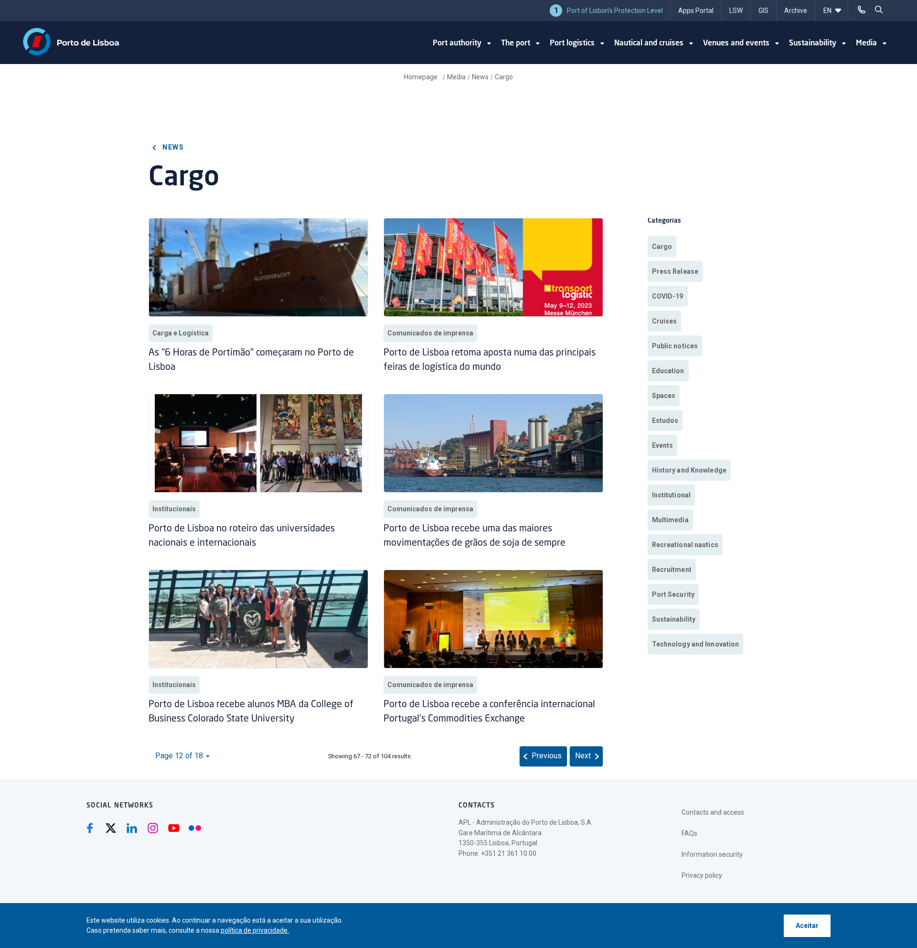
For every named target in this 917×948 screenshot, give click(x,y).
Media (456, 77)
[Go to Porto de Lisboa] (71, 41)
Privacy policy (702, 875)
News (480, 77)
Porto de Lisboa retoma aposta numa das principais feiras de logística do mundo (490, 360)
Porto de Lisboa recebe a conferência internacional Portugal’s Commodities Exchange (489, 712)
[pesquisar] (878, 9)
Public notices (675, 346)
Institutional (671, 495)
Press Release (675, 271)
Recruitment (672, 569)
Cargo (504, 77)
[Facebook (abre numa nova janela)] (89, 828)
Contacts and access (713, 812)
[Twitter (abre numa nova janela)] (110, 828)
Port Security (673, 594)
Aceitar (807, 925)
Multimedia (670, 520)
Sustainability (674, 619)
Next (583, 755)
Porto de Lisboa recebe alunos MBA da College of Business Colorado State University (251, 712)
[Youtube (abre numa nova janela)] (173, 828)
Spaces (664, 395)
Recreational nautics (685, 545)
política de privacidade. (255, 930)
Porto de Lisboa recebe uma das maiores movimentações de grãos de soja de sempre (476, 536)
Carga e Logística (180, 333)
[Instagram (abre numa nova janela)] (152, 828)
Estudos (665, 420)
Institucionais (174, 509)
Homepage (421, 77)
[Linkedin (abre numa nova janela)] (131, 828)
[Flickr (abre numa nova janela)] (194, 828)
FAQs (689, 833)
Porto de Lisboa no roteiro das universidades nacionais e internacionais (242, 536)
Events (662, 445)
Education (668, 371)
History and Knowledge (689, 470)
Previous (547, 755)
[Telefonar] (861, 9)
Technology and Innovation (695, 644)
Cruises (664, 321)
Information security (712, 854)
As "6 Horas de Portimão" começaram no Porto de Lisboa (251, 360)
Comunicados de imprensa (430, 333)
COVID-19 (667, 296)
